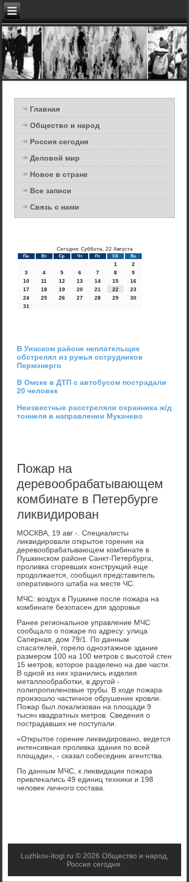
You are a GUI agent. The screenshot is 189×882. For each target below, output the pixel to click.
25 (44, 298)
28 (97, 298)
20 (80, 289)
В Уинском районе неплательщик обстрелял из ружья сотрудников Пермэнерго (80, 357)
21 (97, 289)
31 (26, 306)
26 (62, 298)
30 (133, 298)
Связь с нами (54, 207)
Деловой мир (55, 158)
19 (62, 289)
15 (115, 281)
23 (133, 289)
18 (44, 289)
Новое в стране (59, 174)
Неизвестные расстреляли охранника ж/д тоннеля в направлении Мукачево (94, 411)
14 (97, 281)
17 (26, 289)
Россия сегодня (59, 141)
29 (115, 298)
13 (80, 281)
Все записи (50, 190)
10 (26, 281)
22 (115, 289)
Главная (45, 109)
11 (44, 281)
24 (26, 298)
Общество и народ (65, 125)
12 (62, 281)
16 (133, 281)
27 (80, 298)
